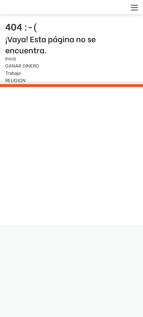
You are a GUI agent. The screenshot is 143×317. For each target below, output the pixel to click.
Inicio (10, 58)
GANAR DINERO (22, 66)
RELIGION (15, 80)
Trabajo (13, 73)
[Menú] (134, 10)
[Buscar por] (122, 10)
